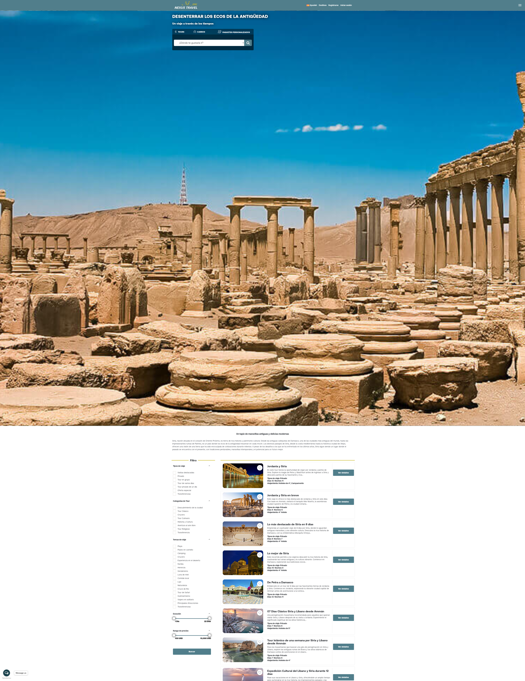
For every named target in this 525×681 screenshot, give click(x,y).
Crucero (181, 515)
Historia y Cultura (185, 522)
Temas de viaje (179, 540)
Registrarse (333, 5)
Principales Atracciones (188, 603)
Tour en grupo (183, 480)
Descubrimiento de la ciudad (190, 508)
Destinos (322, 5)
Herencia (181, 567)
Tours (181, 32)
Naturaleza (182, 585)
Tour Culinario (183, 518)
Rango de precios (180, 631)
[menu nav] (520, 5)
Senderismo (183, 571)
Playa (180, 546)
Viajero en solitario (185, 599)
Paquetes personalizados (236, 32)
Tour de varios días (186, 483)
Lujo (179, 582)
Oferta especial (184, 490)
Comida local (183, 578)
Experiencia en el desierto (189, 560)
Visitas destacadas (186, 472)
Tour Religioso (183, 529)
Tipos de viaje (179, 466)
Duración (177, 614)
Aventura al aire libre (186, 525)
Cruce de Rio (183, 589)
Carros (201, 32)
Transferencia (183, 532)
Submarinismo (184, 596)
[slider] (174, 618)
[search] (248, 43)
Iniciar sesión (346, 5)
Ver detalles (343, 473)
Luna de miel (183, 575)
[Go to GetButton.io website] (6, 678)
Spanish (313, 5)
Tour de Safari (184, 592)
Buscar (192, 651)
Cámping (181, 553)
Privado (181, 476)
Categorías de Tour (181, 501)
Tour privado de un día (187, 487)
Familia (180, 564)
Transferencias (184, 494)
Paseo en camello (185, 550)
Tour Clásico (183, 511)
